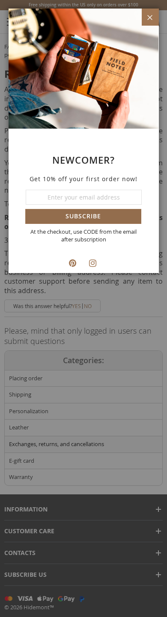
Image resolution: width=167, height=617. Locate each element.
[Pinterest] (73, 263)
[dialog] (83, 308)
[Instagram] (93, 263)
